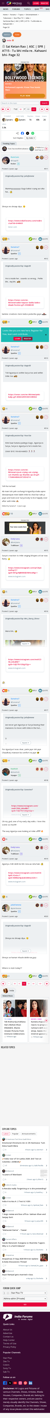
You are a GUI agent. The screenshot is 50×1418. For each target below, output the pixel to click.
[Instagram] (20, 1383)
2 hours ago (31, 1179)
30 (15, 984)
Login (36, 3)
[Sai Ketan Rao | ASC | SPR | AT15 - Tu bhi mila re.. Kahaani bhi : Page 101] (47, 109)
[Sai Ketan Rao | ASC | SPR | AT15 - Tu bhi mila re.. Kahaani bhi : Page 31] (8, 109)
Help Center (9, 1340)
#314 (46, 428)
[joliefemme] (4, 120)
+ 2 (46, 769)
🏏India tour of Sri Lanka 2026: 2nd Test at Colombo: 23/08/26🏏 (21, 1160)
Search (44, 103)
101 (40, 984)
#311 (46, 169)
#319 (46, 859)
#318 (46, 780)
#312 (46, 258)
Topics (27, 9)
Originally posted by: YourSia (18, 435)
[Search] (29, 3)
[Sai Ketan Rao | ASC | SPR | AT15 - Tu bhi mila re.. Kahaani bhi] (3, 109)
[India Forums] (14, 3)
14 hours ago (29, 1192)
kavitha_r (39, 1192)
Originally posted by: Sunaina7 (19, 789)
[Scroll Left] (3, 148)
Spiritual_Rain (38, 1205)
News (5, 9)
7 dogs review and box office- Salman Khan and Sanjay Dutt (24, 1215)
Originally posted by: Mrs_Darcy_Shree (22, 618)
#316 (46, 611)
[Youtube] (15, 1383)
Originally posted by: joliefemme (19, 176)
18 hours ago (26, 1205)
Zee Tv (6, 1361)
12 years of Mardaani (12, 1174)
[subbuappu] (16, 120)
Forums (16, 9)
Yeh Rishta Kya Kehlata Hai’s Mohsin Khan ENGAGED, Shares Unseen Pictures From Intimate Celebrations (15, 1028)
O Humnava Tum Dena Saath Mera (18, 1139)
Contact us (8, 1336)
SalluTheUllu (38, 1165)
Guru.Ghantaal (37, 1234)
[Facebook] (5, 1383)
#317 (46, 710)
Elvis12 (40, 1179)
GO (34, 109)
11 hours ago (25, 1234)
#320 (46, 916)
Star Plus (7, 1358)
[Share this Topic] (17, 133)
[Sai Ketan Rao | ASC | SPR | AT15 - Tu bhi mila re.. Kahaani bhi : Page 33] (42, 109)
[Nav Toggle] (3, 3)
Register (44, 3)
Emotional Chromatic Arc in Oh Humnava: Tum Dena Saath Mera (23, 1144)
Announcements (29, 1133)
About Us (7, 1329)
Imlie (9, 40)
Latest (6, 1133)
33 (29, 984)
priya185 (40, 1221)
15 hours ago (23, 1266)
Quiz (37, 9)
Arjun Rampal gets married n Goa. (17, 1274)
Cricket (8, 1155)
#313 (46, 358)
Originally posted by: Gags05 (18, 266)
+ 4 (46, 905)
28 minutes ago (25, 1165)
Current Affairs (11, 1239)
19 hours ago (29, 1221)
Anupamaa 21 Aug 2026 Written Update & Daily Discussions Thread (20, 1260)
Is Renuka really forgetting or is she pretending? (24, 1188)
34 (33, 984)
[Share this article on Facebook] (22, 133)
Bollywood (10, 1171)
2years (9, 119)
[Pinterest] (25, 1383)
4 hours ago (29, 1150)
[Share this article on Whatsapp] (32, 133)
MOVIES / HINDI (36, 1019)
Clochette (39, 1250)
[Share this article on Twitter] (27, 133)
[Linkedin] (30, 1383)
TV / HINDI (8, 1019)
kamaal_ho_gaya (37, 1266)
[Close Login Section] (46, 335)
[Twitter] (10, 1383)
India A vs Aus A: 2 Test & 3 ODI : (16, 1201)
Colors (6, 1364)
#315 (46, 550)
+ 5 (46, 539)
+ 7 (46, 157)
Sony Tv (7, 1368)
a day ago (29, 1278)
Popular (15, 1133)
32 (24, 984)
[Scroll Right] (46, 148)
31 (19, 984)
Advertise (7, 1333)
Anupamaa (10, 1255)
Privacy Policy (9, 1347)
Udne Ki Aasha (11, 1185)
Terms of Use (9, 1343)
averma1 (40, 1150)
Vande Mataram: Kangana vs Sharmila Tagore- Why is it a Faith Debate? (23, 1244)
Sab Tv (6, 1371)
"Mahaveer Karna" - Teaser (14, 1230)
